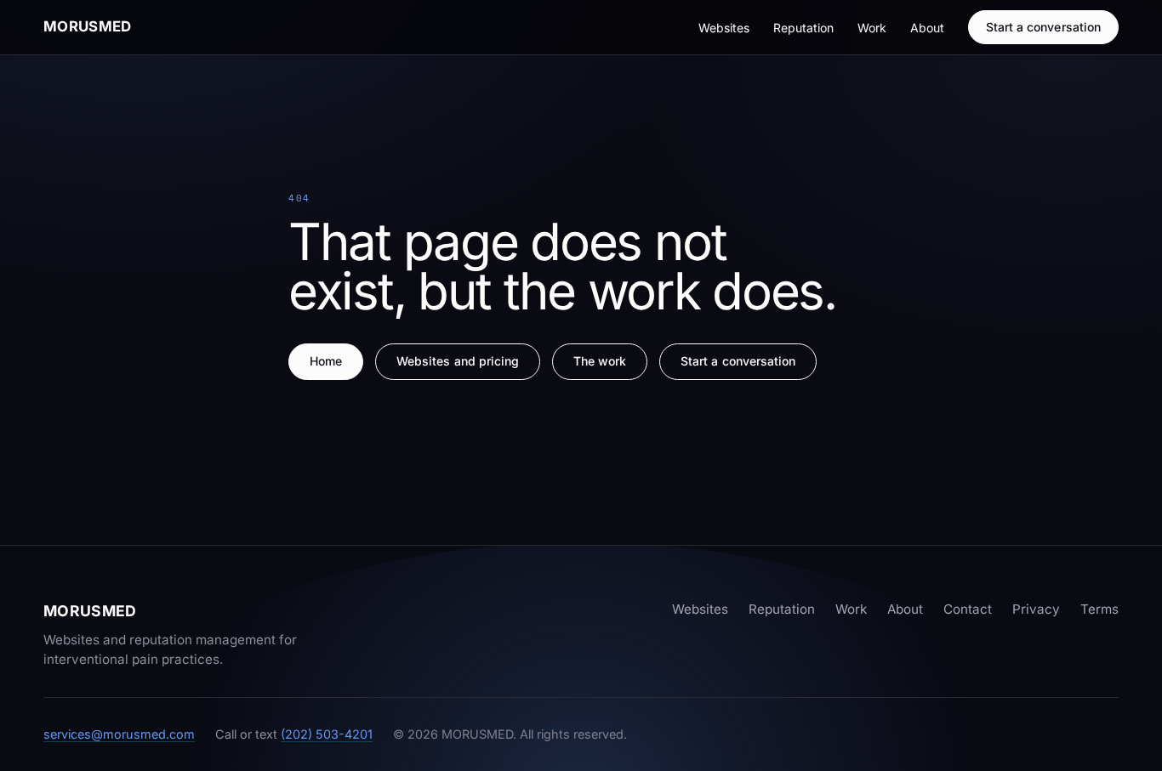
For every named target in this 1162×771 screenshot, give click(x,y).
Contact (967, 609)
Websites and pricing (457, 361)
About (927, 27)
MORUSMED (87, 26)
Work (871, 27)
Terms (1099, 609)
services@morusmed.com (119, 734)
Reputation (803, 27)
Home (326, 361)
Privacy (1036, 609)
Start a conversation (1043, 27)
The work (600, 361)
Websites (723, 27)
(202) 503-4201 (327, 734)
